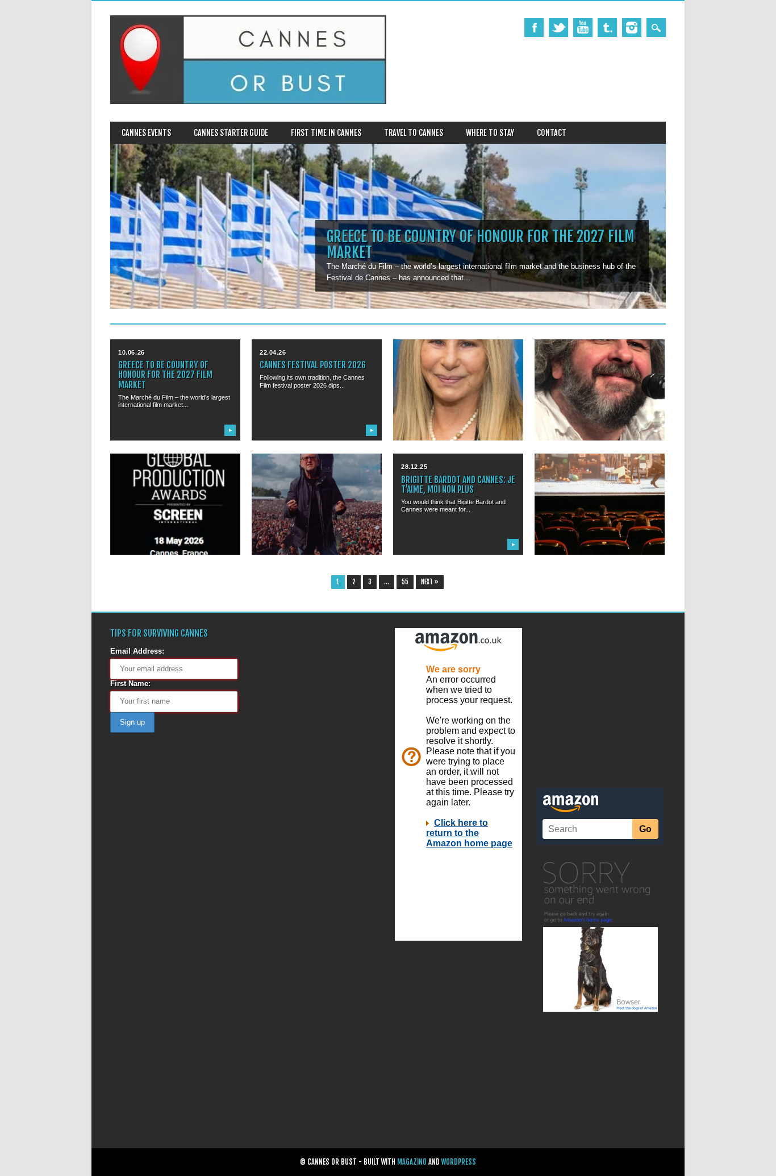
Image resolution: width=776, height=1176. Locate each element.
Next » (430, 582)
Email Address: (137, 651)
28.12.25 (414, 466)
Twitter (558, 27)
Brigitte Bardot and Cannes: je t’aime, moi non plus (458, 484)
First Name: (130, 683)
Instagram (631, 27)
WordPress (458, 1162)
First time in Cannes (326, 133)
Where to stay (490, 133)
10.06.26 (131, 352)
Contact (551, 133)
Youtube (583, 27)
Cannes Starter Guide (231, 133)
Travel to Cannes (413, 133)
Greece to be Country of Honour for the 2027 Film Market (481, 244)
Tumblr (607, 27)
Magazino (412, 1162)
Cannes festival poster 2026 (313, 365)
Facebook (534, 27)
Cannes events (146, 133)
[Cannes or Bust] (248, 101)
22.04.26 (273, 352)
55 (405, 582)
